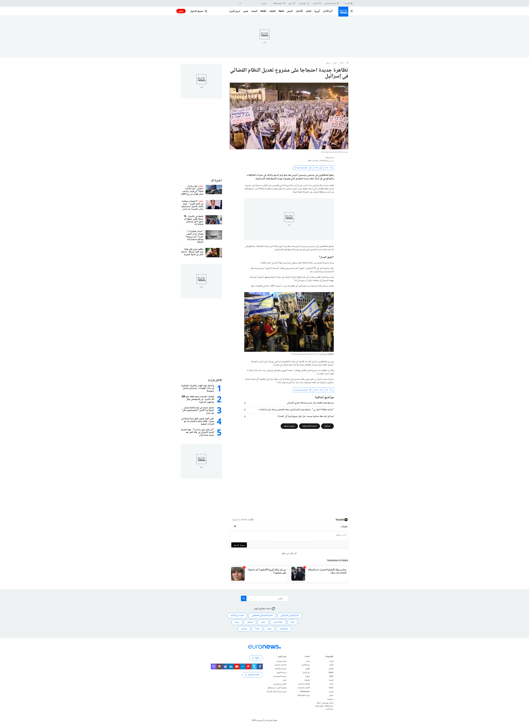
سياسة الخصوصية (280, 676)
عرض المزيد (282, 656)
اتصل (284, 680)
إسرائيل (328, 63)
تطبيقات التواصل (304, 684)
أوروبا (317, 11)
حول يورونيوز (281, 661)
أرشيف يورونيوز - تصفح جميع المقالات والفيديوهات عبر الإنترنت (324, 706)
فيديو (246, 11)
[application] (289, 116)
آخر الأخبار (327, 11)
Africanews (305, 691)
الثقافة (272, 11)
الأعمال (299, 11)
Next (281, 11)
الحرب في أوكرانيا (237, 615)
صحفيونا (330, 699)
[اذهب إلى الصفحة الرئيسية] (343, 12)
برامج (331, 695)
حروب (263, 622)
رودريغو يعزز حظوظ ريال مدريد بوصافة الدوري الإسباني (310, 403)
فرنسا (257, 628)
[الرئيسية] (347, 63)
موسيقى (244, 628)
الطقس (307, 668)
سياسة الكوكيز (281, 672)
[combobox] (254, 3)
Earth (263, 11)
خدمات (307, 656)
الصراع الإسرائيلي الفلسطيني (262, 615)
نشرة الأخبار (306, 665)
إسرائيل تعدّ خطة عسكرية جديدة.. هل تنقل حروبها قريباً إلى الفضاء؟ (305, 416)
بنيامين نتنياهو (289, 426)
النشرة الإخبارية (253, 674)
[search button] (240, 3)
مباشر (181, 11)
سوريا (269, 628)
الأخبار (342, 63)
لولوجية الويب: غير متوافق (277, 687)
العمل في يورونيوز (280, 684)
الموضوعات (329, 656)
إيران (292, 622)
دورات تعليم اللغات (303, 695)
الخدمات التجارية (280, 665)
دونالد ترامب (278, 622)
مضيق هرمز (284, 628)
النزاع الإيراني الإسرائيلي (290, 615)
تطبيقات (307, 680)
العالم (308, 11)
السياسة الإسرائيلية (310, 426)
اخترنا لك (216, 180)
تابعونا (307, 676)
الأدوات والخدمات (303, 687)
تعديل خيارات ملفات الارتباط (276, 691)
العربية (347, 3)
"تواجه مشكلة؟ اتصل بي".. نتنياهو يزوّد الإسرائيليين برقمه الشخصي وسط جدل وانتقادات (296, 409)
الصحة (254, 11)
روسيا (237, 622)
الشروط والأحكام (280, 668)
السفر (289, 11)
